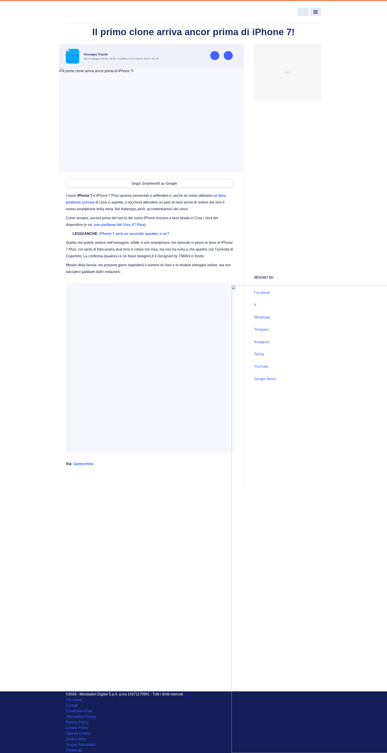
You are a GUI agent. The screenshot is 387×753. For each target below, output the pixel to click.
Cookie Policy (77, 728)
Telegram (261, 329)
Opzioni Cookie (78, 733)
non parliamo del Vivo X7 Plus (119, 225)
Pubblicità (74, 750)
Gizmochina (83, 464)
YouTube (261, 366)
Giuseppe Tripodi (96, 54)
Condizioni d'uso (79, 711)
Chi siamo (74, 700)
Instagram (262, 342)
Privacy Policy (77, 722)
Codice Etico (76, 739)
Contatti (72, 705)
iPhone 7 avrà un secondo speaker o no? (134, 234)
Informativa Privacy (81, 716)
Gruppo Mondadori (81, 745)
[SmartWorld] (92, 12)
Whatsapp (262, 317)
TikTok (259, 354)
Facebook (262, 292)
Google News (265, 379)
